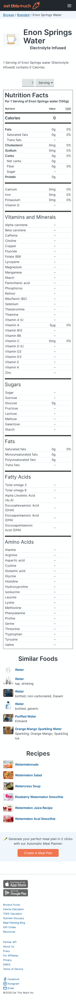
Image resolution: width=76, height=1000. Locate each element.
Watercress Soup (28, 786)
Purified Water (25, 716)
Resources (9, 931)
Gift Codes (9, 927)
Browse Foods (11, 904)
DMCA (7, 964)
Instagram (13, 983)
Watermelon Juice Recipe (33, 808)
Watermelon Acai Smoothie (35, 819)
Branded (23, 15)
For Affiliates (10, 955)
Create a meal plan (38, 853)
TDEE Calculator (12, 913)
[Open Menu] (69, 5)
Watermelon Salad (28, 775)
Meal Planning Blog (14, 922)
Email (11, 988)
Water (19, 670)
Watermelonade (26, 764)
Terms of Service (13, 969)
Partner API (9, 942)
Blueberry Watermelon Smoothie (39, 797)
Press (6, 951)
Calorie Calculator (13, 909)
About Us (8, 946)
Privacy (7, 960)
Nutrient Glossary (13, 918)
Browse (8, 15)
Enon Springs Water (47, 36)
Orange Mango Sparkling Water (38, 729)
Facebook (13, 979)
